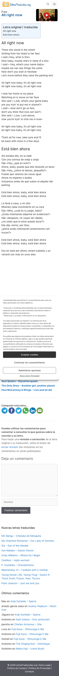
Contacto (29, 671)
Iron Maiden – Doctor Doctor (17, 550)
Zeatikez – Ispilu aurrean (15, 560)
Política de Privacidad (39, 668)
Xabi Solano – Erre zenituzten (33, 619)
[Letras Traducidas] (16, 4)
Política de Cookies (17, 668)
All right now (9, 31)
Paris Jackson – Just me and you (20, 583)
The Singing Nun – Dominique (33, 643)
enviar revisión (9, 447)
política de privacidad (18, 349)
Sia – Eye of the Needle (14, 545)
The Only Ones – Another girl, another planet (28, 385)
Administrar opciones (29, 370)
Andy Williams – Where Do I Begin (20, 555)
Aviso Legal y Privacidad (29, 376)
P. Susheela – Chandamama (17, 565)
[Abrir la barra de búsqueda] (48, 4)
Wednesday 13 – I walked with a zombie (24, 570)
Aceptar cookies (29, 354)
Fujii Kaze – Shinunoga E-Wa (27, 629)
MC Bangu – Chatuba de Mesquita (21, 535)
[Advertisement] (29, 293)
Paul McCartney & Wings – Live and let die (26, 390)
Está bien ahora (11, 34)
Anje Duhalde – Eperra (23, 601)
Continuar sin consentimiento (29, 362)
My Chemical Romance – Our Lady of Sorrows (27, 540)
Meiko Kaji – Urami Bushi (30, 648)
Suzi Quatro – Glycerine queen (19, 381)
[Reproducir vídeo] (47, 15)
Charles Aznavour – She (28, 624)
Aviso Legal (44, 665)
